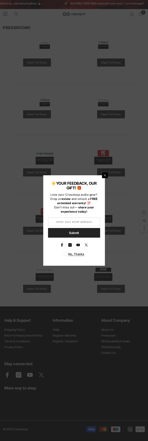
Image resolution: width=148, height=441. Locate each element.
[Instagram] (70, 245)
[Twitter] (86, 245)
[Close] (105, 175)
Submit (74, 233)
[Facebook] (62, 245)
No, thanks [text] (76, 254)
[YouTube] (78, 245)
